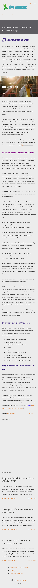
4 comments (12, 529)
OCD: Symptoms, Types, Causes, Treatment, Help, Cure (16, 542)
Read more (32, 498)
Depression (15, 15)
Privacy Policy (14, 572)
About (12, 569)
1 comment (12, 498)
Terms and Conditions (16, 573)
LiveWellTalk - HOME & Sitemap (19, 567)
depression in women (27, 145)
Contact (12, 570)
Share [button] (31, 413)
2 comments (12, 561)
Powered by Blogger (20, 580)
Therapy (4, 15)
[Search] (30, 3)
